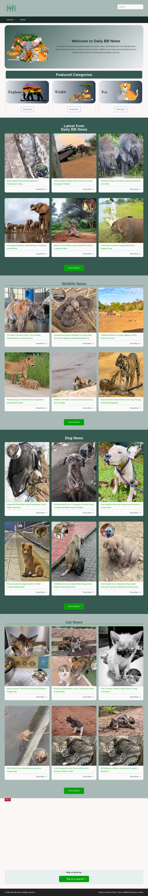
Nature (23, 20)
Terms (120, 892)
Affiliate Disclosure (130, 892)
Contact (140, 892)
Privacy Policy (111, 892)
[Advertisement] (74, 837)
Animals (10, 20)
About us (102, 892)
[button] (27, 109)
